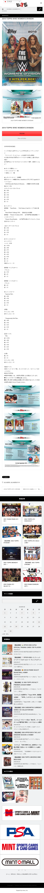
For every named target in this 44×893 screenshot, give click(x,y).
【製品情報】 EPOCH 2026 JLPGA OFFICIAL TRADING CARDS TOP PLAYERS (27, 646)
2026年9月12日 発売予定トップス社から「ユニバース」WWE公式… (27, 765)
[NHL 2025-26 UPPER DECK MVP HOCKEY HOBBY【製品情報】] (8, 783)
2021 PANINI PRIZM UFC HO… (11, 520)
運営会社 (13, 874)
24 (16, 626)
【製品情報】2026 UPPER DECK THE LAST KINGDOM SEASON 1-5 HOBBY (27, 734)
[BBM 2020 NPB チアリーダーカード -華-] (35, 783)
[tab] (22, 133)
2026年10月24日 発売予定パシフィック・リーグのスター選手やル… (28, 665)
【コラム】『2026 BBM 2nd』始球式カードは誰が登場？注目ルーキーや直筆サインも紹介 (27, 746)
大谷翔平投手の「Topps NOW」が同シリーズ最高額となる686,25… (27, 703)
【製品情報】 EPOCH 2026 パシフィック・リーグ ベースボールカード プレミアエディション (27, 659)
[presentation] (22, 133)
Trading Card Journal (20, 885)
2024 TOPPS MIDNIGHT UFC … (11, 563)
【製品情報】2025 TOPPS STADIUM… (11, 541)
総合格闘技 (7, 482)
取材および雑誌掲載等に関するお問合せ (27, 874)
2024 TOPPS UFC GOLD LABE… (31, 541)
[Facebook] (22, 870)
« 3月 (3, 634)
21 (39, 622)
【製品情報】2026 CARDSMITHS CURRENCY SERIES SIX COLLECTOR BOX (28, 709)
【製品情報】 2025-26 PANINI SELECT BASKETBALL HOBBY (26, 671)
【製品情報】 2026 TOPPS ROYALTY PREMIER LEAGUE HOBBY (26, 684)
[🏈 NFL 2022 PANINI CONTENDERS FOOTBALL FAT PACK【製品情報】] (22, 783)
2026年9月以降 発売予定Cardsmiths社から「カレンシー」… (27, 715)
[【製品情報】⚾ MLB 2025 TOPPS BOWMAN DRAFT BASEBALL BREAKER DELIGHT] (8, 796)
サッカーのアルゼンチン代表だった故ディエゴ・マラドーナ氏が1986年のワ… (27, 728)
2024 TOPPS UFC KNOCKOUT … (29, 520)
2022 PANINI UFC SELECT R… (9, 585)
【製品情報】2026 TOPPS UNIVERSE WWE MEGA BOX (27, 758)
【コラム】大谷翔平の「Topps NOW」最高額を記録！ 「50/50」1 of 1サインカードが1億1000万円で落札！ (27, 696)
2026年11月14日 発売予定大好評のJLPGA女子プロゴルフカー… (27, 653)
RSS (25, 870)
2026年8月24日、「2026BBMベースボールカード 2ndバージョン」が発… (28, 753)
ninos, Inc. (25, 890)
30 (10, 631)
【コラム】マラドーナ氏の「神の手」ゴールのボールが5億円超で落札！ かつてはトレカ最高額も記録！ (28, 721)
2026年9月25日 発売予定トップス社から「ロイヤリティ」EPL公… (27, 690)
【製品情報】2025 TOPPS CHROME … (31, 563)
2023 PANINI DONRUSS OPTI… (31, 585)
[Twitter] (19, 870)
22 (5, 626)
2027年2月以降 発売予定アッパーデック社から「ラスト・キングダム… (27, 740)
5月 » (7, 634)
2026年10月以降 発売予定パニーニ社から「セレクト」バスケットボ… (28, 678)
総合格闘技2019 (15, 482)
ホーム (8, 874)
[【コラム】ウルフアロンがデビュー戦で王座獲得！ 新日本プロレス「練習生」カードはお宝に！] (22, 796)
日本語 (9, 1)
